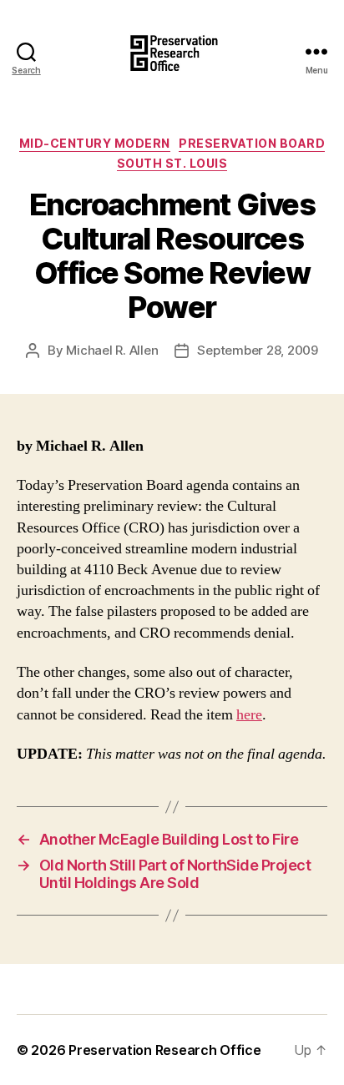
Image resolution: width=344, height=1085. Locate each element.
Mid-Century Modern (94, 143)
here (249, 714)
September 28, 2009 (257, 350)
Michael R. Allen (112, 350)
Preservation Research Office (164, 1050)
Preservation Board (252, 143)
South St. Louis (172, 163)
